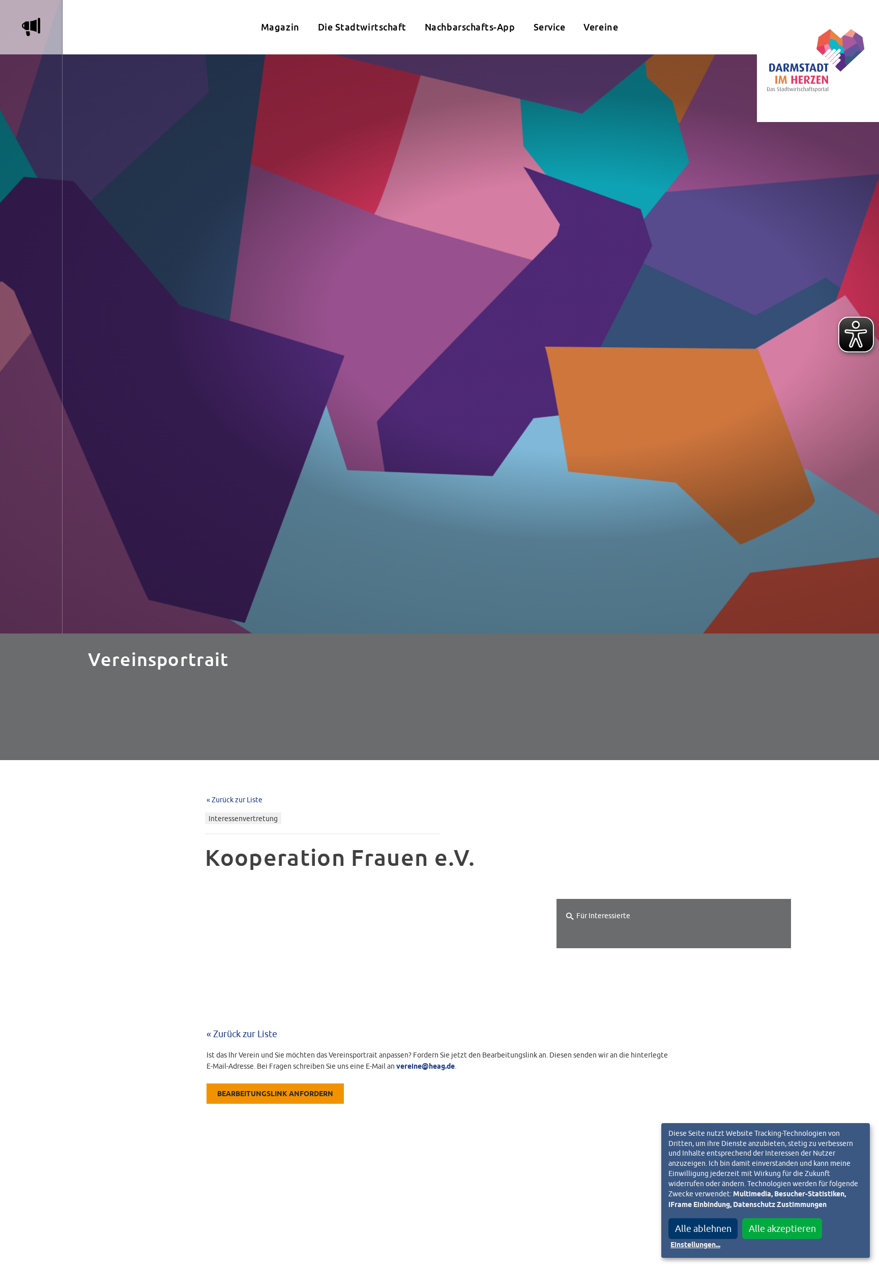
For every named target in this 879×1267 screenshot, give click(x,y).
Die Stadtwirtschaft (362, 27)
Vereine (600, 27)
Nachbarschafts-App (470, 27)
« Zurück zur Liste (234, 799)
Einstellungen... (695, 1245)
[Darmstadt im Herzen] (818, 61)
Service (550, 27)
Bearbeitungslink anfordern (275, 1094)
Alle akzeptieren (782, 1228)
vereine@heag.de (425, 1067)
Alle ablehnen (703, 1228)
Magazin (280, 27)
